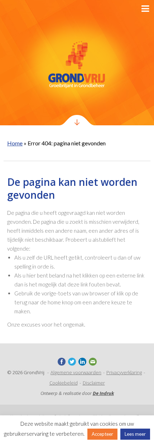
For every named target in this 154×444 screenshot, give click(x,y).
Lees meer (135, 434)
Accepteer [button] (102, 434)
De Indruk (103, 393)
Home (15, 143)
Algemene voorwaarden (75, 372)
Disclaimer (94, 383)
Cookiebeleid (63, 383)
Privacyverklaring (124, 372)
